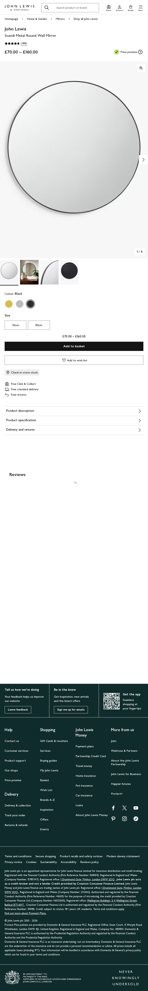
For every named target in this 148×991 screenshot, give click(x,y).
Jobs (113, 741)
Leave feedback (18, 709)
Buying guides (48, 760)
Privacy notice (13, 862)
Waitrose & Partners (124, 750)
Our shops (11, 770)
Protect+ (117, 793)
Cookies (31, 862)
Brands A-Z (47, 800)
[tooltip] (140, 52)
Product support (15, 760)
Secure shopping (45, 856)
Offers (44, 819)
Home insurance (86, 776)
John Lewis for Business (126, 774)
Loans (79, 805)
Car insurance (84, 795)
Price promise (13, 780)
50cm (15, 325)
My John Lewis (49, 770)
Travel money (84, 766)
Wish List (46, 790)
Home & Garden (37, 19)
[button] (140, 7)
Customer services (16, 750)
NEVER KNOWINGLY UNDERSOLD (126, 978)
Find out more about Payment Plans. (25, 913)
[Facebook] (113, 809)
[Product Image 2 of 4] (29, 272)
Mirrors (60, 19)
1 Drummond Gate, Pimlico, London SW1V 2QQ (88, 879)
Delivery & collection (18, 805)
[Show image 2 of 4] (143, 159)
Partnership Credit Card (91, 756)
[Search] (46, 7)
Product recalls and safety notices (81, 856)
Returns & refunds (16, 825)
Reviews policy (89, 862)
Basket (44, 780)
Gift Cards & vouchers (54, 741)
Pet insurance (84, 785)
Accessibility (68, 862)
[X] (124, 809)
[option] (9, 304)
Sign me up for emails (71, 709)
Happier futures (121, 784)
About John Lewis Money (92, 815)
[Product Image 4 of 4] (69, 272)
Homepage (11, 19)
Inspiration (46, 809)
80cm (38, 325)
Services (45, 750)
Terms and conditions (18, 856)
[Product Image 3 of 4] (49, 272)
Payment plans (85, 746)
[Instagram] (124, 820)
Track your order (15, 815)
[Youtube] (136, 809)
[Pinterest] (113, 820)
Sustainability (48, 862)
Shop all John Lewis (86, 19)
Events (44, 829)
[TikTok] (136, 820)
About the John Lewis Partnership (125, 762)
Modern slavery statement (123, 856)
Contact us (12, 741)
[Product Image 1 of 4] (9, 272)
